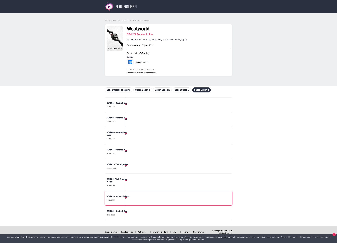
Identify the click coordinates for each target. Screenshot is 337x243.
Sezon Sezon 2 (162, 90)
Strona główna (111, 232)
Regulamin (184, 232)
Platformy (142, 232)
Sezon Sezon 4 (201, 90)
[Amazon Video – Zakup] (130, 62)
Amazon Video (151, 73)
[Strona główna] (121, 6)
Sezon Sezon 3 (182, 90)
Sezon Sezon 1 (142, 90)
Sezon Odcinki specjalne (118, 90)
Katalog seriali (127, 232)
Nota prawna (198, 232)
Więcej (145, 62)
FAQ (174, 232)
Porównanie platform (159, 232)
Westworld (138, 29)
